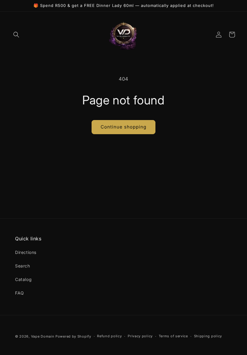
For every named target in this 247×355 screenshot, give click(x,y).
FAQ (19, 292)
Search (22, 265)
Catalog (23, 279)
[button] (16, 34)
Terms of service (173, 336)
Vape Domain (43, 336)
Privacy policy (140, 336)
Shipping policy (208, 336)
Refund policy (109, 336)
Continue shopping (123, 127)
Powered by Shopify (73, 336)
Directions (25, 252)
